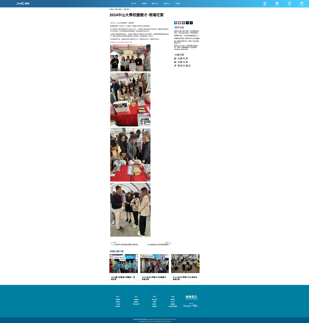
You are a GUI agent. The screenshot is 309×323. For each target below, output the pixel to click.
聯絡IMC (167, 4)
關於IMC (155, 4)
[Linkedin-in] (192, 296)
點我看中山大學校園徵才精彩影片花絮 (121, 42)
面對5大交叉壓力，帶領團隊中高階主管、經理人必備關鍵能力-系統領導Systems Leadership (186, 47)
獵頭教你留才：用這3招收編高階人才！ (187, 35)
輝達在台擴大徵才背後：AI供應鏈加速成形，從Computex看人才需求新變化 (186, 32)
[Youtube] (195, 296)
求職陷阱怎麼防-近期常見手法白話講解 (186, 38)
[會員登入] (264, 3)
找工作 (133, 4)
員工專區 (277, 5)
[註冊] (289, 3)
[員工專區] (277, 3)
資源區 (177, 4)
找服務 (144, 4)
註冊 (289, 5)
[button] (301, 3)
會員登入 (265, 5)
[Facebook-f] (187, 296)
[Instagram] (190, 296)
